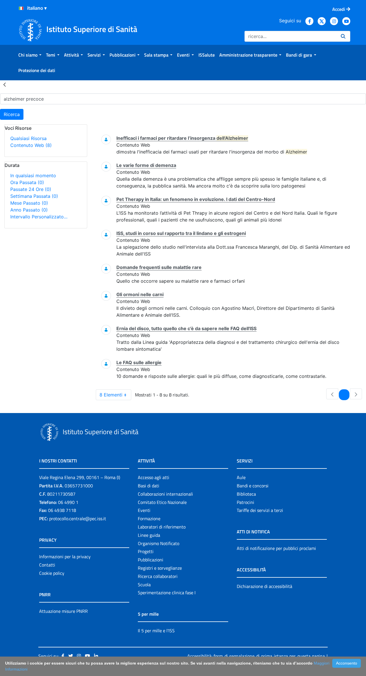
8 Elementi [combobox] (111, 395)
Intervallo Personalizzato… (38, 217)
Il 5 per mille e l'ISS (156, 630)
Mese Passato (29, 203)
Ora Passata (27, 182)
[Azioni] (21, 8)
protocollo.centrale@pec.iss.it (77, 518)
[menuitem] (30, 55)
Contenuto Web (31, 145)
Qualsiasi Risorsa (28, 138)
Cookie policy (51, 573)
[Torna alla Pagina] (4, 84)
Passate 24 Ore (30, 189)
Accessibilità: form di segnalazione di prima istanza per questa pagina (256, 656)
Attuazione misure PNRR (63, 611)
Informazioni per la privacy (65, 556)
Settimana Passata (34, 196)
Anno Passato (29, 210)
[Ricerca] (343, 36)
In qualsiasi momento (33, 175)
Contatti (47, 564)
